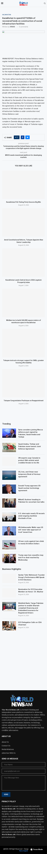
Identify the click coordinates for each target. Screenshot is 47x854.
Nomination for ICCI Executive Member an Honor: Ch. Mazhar (30, 590)
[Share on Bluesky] (27, 137)
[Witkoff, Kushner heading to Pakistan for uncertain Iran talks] (9, 503)
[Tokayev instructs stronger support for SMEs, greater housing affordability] (23, 343)
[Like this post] (17, 137)
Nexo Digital (23, 851)
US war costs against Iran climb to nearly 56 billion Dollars (31, 542)
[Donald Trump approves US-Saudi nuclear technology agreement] (9, 489)
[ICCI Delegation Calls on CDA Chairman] (9, 625)
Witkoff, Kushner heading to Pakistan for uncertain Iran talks (31, 501)
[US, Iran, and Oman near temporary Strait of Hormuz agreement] (9, 475)
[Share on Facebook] (22, 137)
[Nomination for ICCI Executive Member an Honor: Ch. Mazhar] (9, 592)
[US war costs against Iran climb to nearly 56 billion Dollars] (9, 544)
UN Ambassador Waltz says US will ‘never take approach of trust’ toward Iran (30, 529)
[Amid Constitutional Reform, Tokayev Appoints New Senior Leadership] (23, 222)
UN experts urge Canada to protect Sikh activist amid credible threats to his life (29, 460)
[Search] (45, 3)
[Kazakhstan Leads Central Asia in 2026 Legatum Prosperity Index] (23, 262)
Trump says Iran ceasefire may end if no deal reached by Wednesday (30, 557)
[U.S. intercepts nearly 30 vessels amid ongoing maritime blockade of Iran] (9, 516)
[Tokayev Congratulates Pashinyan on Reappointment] (23, 383)
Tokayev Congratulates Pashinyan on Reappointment (23, 400)
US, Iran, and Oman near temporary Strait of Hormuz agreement (29, 474)
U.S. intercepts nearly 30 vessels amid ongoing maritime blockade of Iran (31, 515)
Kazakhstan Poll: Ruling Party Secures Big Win (23, 202)
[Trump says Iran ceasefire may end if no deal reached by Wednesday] (9, 558)
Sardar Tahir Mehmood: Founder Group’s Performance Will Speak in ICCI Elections (31, 577)
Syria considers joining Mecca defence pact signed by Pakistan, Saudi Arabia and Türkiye (30, 433)
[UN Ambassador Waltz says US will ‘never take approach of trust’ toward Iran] (9, 530)
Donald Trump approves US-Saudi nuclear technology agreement (29, 488)
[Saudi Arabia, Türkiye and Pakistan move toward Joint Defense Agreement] (9, 447)
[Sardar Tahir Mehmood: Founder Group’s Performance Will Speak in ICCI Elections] (9, 578)
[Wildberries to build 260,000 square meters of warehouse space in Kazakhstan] (23, 303)
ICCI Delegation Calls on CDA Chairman (30, 623)
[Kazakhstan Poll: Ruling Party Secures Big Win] (23, 185)
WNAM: (12, 27)
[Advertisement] (23, 658)
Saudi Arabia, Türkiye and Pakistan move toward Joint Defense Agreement (29, 446)
